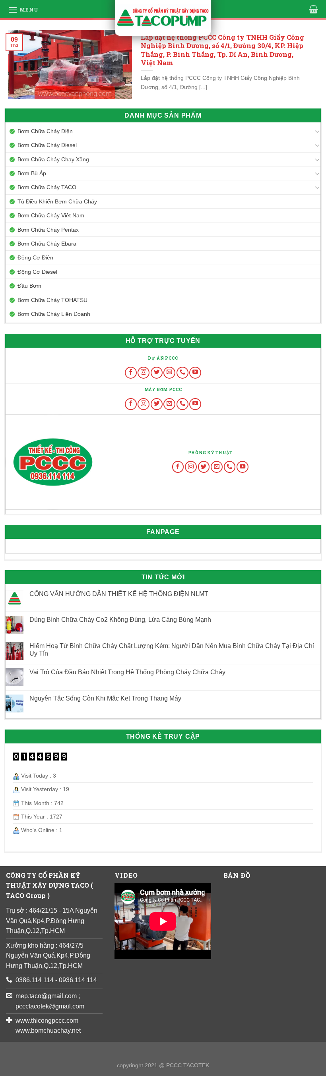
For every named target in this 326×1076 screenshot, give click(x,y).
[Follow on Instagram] (143, 373)
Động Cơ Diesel (37, 272)
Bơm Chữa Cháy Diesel (47, 145)
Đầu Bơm (29, 286)
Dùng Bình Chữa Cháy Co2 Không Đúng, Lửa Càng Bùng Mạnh (120, 619)
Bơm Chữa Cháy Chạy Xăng (53, 159)
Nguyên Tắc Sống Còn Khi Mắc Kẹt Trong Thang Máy (105, 698)
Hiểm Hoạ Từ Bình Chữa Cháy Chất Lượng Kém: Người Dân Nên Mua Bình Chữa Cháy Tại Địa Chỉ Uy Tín (171, 650)
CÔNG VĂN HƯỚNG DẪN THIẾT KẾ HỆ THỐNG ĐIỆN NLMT (118, 593)
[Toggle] (317, 131)
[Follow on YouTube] (195, 373)
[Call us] (182, 373)
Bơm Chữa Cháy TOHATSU (52, 300)
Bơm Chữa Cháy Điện (45, 131)
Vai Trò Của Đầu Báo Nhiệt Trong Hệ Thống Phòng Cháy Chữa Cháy (127, 672)
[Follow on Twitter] (157, 373)
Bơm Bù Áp (31, 173)
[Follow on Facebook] (131, 373)
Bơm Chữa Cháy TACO (46, 187)
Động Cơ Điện (35, 257)
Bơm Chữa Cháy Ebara (46, 243)
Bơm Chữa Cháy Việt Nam (50, 215)
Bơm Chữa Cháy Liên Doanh (53, 314)
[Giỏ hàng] (313, 9)
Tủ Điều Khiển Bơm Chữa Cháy (57, 201)
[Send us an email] (169, 373)
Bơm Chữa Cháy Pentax (48, 229)
